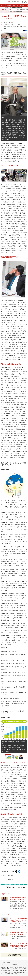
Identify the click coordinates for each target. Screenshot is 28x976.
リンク (20, 964)
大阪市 (4, 28)
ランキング (5, 9)
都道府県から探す (18, 11)
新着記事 (9, 5)
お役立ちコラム (6, 22)
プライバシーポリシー (6, 964)
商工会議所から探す (7, 11)
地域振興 (22, 5)
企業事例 (15, 5)
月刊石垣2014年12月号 (16, 26)
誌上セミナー (15, 22)
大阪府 (24, 26)
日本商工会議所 (6, 962)
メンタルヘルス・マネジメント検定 (11, 24)
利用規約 (15, 964)
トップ (2, 5)
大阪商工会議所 (6, 26)
